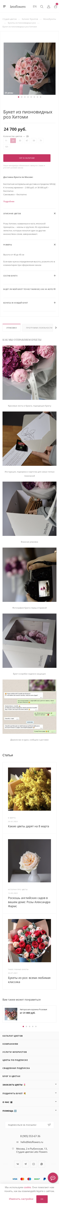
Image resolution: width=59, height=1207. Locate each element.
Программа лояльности (39, 328)
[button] (18, 97)
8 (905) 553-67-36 (30, 1136)
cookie (27, 1187)
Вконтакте (17, 1164)
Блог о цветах (11, 1076)
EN (35, 6)
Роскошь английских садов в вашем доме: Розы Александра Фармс (29, 902)
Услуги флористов (15, 1052)
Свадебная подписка (16, 1068)
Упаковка (11, 328)
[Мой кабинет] (49, 6)
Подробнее (8, 201)
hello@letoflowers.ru (32, 1142)
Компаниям (10, 1043)
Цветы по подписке (15, 1060)
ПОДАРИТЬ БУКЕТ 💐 (14, 1093)
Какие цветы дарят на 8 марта (28, 826)
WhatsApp (41, 1164)
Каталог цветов (13, 1035)
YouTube (33, 1164)
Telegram (25, 1164)
